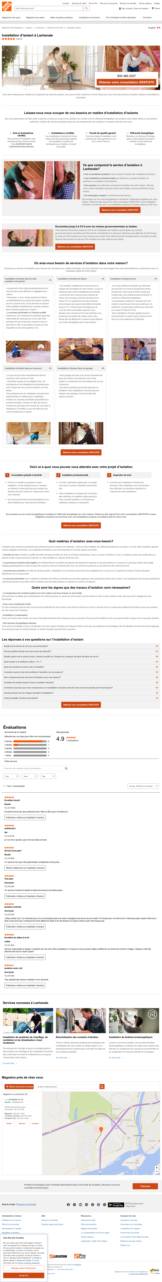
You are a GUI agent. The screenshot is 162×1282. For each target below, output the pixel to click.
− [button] (156, 1171)
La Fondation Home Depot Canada (134, 1237)
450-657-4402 (23, 1118)
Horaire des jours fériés (129, 1232)
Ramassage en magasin (12, 1228)
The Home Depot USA (64, 1269)
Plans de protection (88, 1224)
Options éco (125, 1245)
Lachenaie (39, 27)
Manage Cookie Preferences (24, 1268)
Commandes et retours (12, 1215)
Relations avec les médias (130, 1241)
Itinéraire (22, 1123)
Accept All (23, 1275)
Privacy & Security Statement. (29, 1263)
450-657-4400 (19, 1113)
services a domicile (55, 27)
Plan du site (50, 1273)
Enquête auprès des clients (52, 1224)
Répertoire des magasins (12, 27)
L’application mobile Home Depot (94, 1241)
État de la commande (108, 3)
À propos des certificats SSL (138, 1274)
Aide (43, 1215)
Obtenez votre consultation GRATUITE (126, 82)
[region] (23, 1258)
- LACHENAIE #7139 (14, 1099)
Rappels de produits (89, 1228)
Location (66, 3)
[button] (86, 8)
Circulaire (35, 1123)
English (157, 3)
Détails (9, 1123)
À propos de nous (128, 1215)
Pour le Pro (93, 3)
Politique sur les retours (11, 1220)
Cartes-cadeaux (145, 3)
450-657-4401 (26, 1115)
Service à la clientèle (128, 3)
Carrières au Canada (128, 1220)
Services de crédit (79, 3)
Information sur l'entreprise (131, 1224)
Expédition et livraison (10, 1232)
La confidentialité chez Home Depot (95, 1232)
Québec (29, 27)
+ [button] (156, 1167)
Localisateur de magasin (130, 1228)
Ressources (86, 1215)
